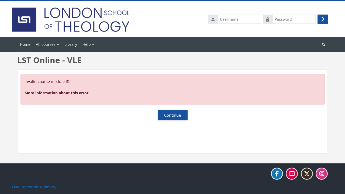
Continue (172, 115)
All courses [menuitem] (46, 44)
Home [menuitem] (25, 44)
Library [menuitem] (70, 44)
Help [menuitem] (86, 44)
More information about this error (56, 92)
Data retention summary (34, 186)
